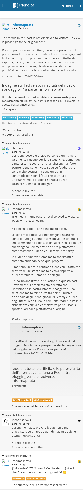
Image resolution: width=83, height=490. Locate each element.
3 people (18, 195)
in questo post (67, 281)
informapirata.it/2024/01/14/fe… (33, 353)
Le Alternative (29, 257)
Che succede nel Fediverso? (30, 406)
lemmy (23, 117)
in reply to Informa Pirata (18, 414)
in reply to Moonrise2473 (18, 455)
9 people (8, 134)
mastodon (9, 117)
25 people (9, 130)
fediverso (38, 117)
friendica (52, 117)
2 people (18, 447)
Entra (69, 5)
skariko (71, 468)
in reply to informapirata (17, 142)
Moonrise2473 (23, 468)
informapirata (9, 109)
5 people (18, 191)
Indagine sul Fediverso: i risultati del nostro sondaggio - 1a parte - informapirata (38, 87)
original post (36, 42)
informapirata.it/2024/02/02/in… (23, 76)
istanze (67, 117)
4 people (18, 443)
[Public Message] (27, 28)
